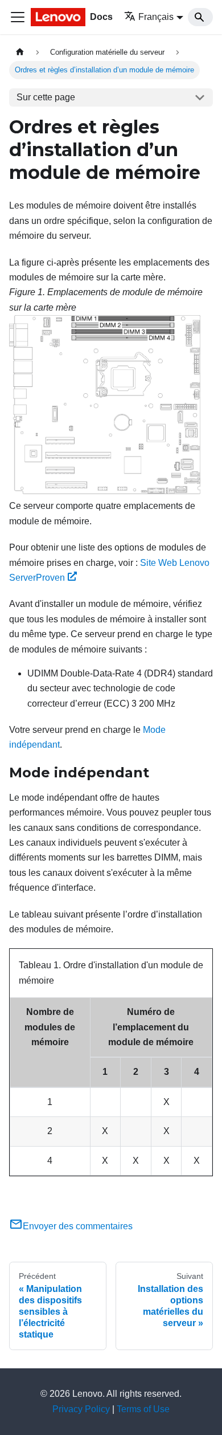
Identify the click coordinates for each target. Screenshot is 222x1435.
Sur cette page (46, 97)
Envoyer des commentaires (78, 1226)
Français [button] (156, 17)
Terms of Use (143, 1409)
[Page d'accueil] (20, 52)
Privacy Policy (81, 1409)
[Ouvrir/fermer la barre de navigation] (17, 17)
